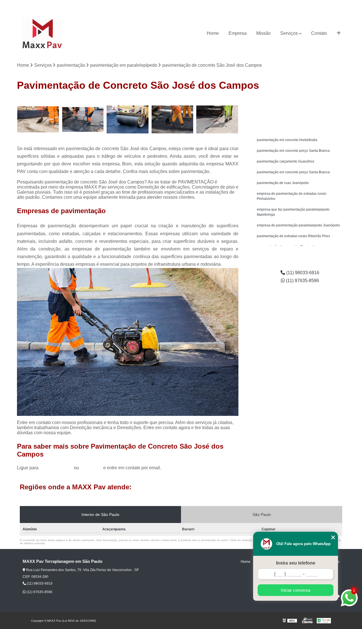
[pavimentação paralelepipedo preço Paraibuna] (83, 119)
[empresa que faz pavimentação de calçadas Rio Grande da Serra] (128, 119)
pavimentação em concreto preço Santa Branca (293, 151)
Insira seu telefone (295, 563)
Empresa (238, 33)
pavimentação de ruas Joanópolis (283, 183)
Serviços (289, 33)
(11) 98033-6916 (298, 4)
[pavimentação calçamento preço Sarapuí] (38, 119)
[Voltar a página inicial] (42, 33)
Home (213, 33)
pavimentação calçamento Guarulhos (285, 161)
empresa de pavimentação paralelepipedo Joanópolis (298, 225)
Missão (263, 33)
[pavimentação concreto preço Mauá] (217, 119)
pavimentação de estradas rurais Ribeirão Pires (293, 236)
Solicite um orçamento (300, 103)
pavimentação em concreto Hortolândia (287, 140)
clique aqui (91, 467)
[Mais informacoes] (338, 33)
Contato (319, 33)
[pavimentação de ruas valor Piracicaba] (173, 119)
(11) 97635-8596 (331, 4)
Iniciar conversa (295, 590)
